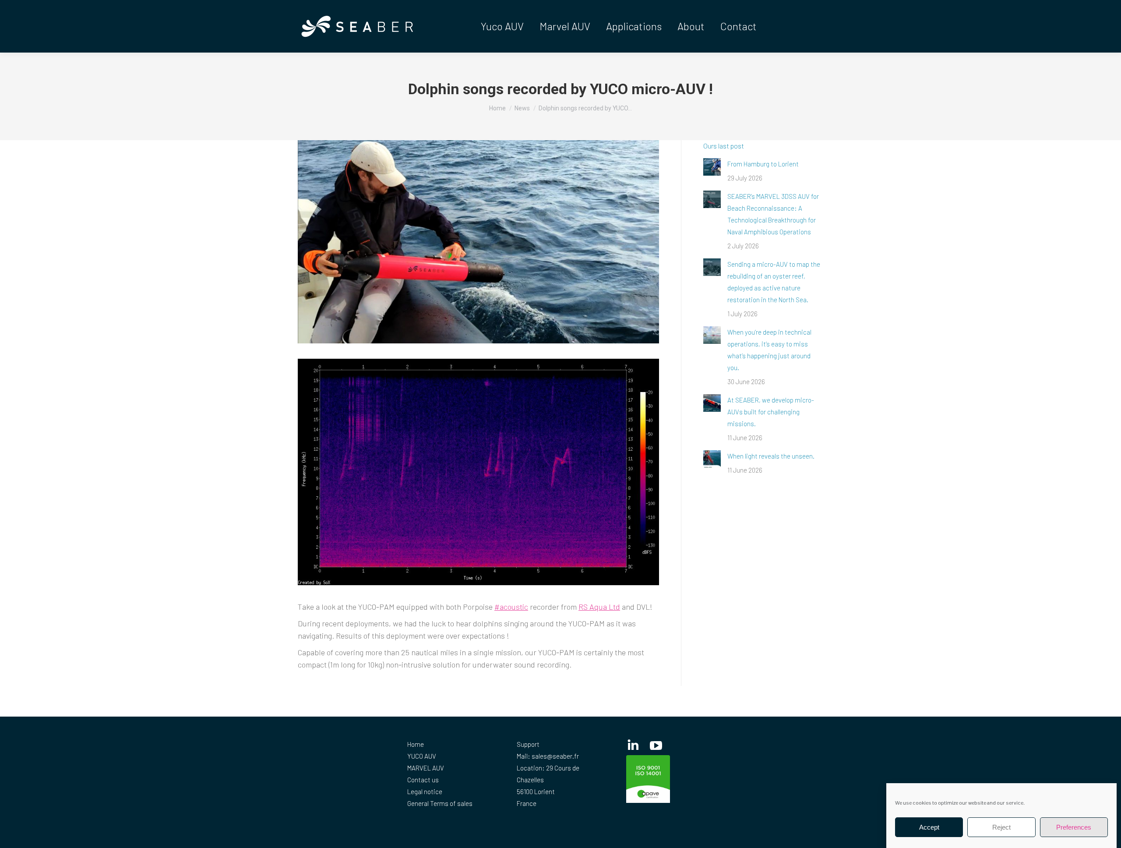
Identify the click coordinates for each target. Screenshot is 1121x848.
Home (415, 744)
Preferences (1073, 827)
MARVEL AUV (425, 768)
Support (528, 744)
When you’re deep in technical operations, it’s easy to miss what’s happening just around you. (769, 349)
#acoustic (511, 606)
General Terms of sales (439, 803)
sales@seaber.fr (555, 756)
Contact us (423, 780)
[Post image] (712, 167)
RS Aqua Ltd (599, 606)
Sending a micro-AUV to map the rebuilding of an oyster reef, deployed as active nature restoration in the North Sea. (773, 282)
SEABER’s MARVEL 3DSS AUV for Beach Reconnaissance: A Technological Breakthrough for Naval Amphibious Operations (773, 214)
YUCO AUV (421, 756)
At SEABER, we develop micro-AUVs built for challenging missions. (770, 412)
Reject (1001, 827)
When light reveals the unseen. (770, 456)
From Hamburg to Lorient (763, 164)
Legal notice (424, 791)
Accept (929, 827)
